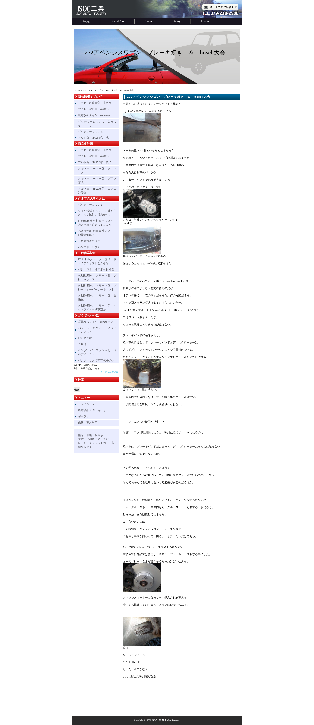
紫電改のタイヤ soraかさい (95, 115)
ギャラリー (85, 416)
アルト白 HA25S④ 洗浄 (94, 137)
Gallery (176, 21)
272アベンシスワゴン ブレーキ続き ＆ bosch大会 (169, 96)
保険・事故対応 (87, 422)
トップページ (86, 404)
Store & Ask (118, 21)
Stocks (148, 21)
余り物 (82, 344)
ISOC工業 (156, 720)
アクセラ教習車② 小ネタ (94, 102)
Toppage (86, 21)
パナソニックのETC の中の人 (96, 360)
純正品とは (85, 338)
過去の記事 (112, 372)
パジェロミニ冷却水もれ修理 (96, 269)
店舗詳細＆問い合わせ (92, 410)
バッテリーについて (90, 131)
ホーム (77, 90)
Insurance (206, 21)
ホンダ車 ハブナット (92, 247)
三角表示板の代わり (90, 241)
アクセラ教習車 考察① (93, 109)
